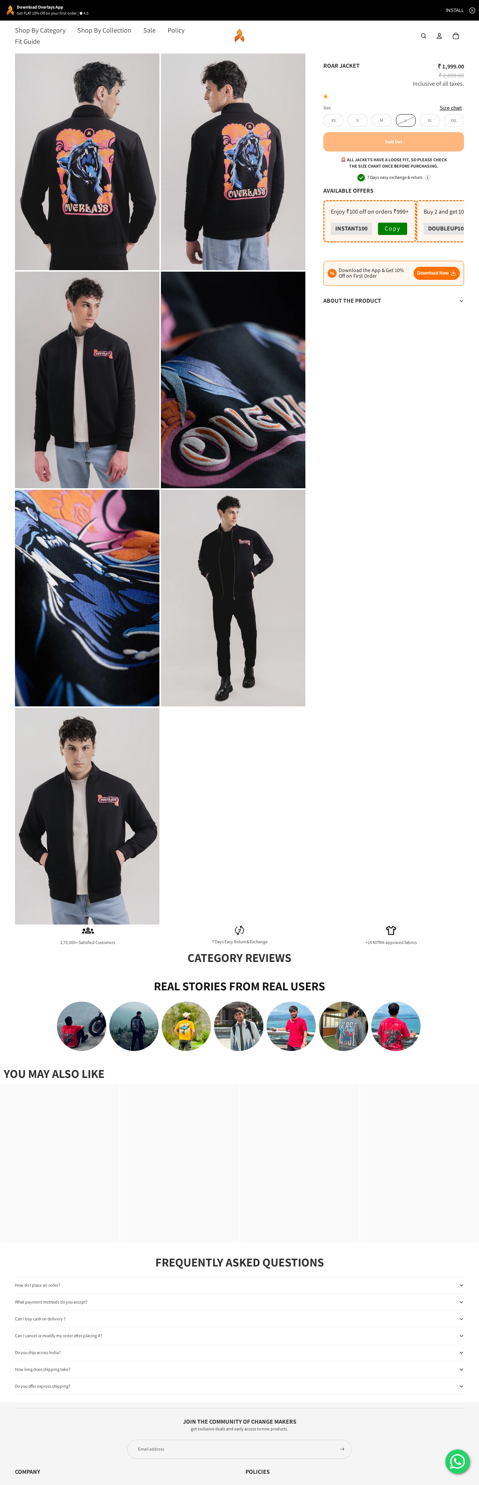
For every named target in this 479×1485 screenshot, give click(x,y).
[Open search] (423, 36)
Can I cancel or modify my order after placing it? (58, 1335)
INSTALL (455, 10)
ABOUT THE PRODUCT (352, 301)
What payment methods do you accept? (51, 1302)
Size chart (451, 108)
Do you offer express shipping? (42, 1386)
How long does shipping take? (42, 1369)
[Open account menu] (439, 36)
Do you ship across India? (38, 1352)
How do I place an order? (37, 1285)
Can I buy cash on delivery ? (40, 1318)
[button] (326, 96)
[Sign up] (342, 1449)
